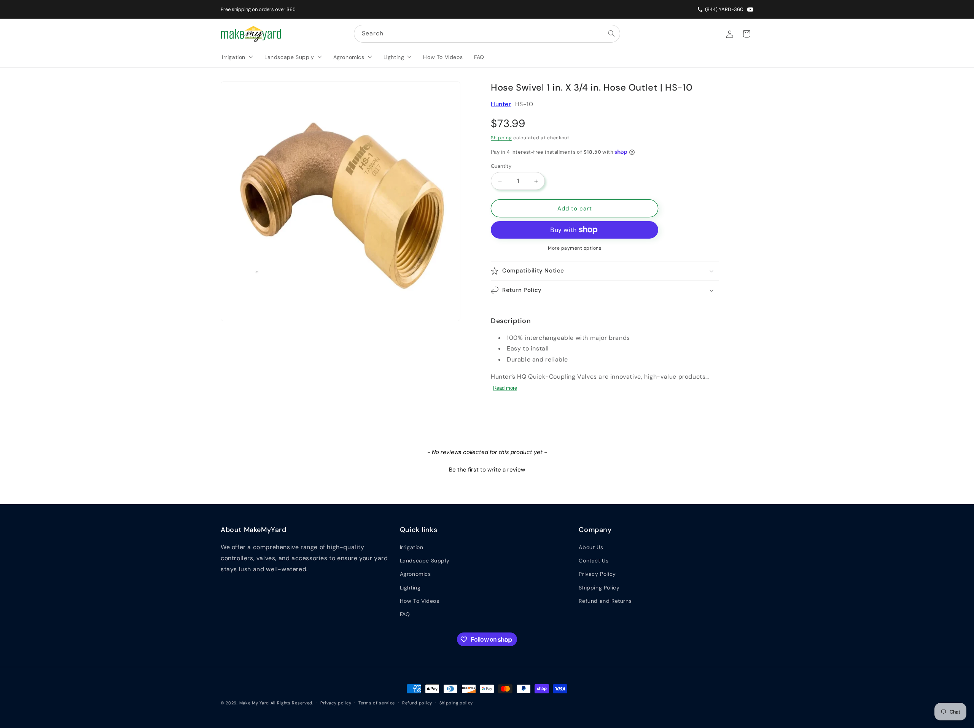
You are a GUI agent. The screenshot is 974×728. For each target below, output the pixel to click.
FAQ (405, 614)
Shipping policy (456, 703)
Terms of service (376, 703)
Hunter (501, 104)
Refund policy (417, 703)
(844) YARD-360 (724, 9)
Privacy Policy (597, 573)
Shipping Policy (599, 587)
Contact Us (593, 560)
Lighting (410, 587)
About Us (591, 547)
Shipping (501, 138)
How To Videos (419, 600)
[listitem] (750, 9)
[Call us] (701, 9)
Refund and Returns (605, 600)
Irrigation (411, 547)
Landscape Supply (425, 560)
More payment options (574, 248)
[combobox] (487, 33)
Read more (505, 388)
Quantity (501, 166)
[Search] (611, 33)
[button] (605, 270)
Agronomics (415, 573)
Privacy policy (335, 703)
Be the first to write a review (487, 469)
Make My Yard (254, 703)
